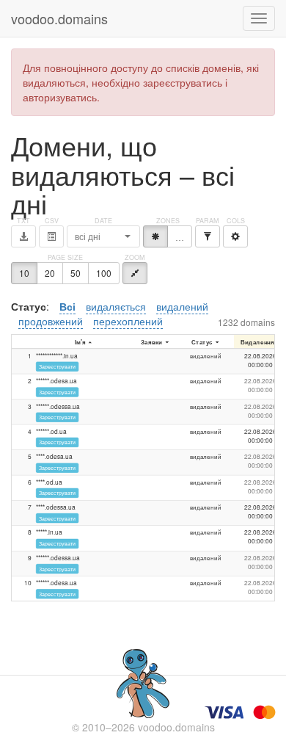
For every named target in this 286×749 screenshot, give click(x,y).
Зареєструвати (57, 366)
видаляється (116, 306)
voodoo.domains (59, 18)
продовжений (50, 321)
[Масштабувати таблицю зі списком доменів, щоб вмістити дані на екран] (134, 273)
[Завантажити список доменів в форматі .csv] (51, 236)
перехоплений (128, 321)
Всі (67, 306)
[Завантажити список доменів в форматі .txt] (23, 236)
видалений (182, 306)
